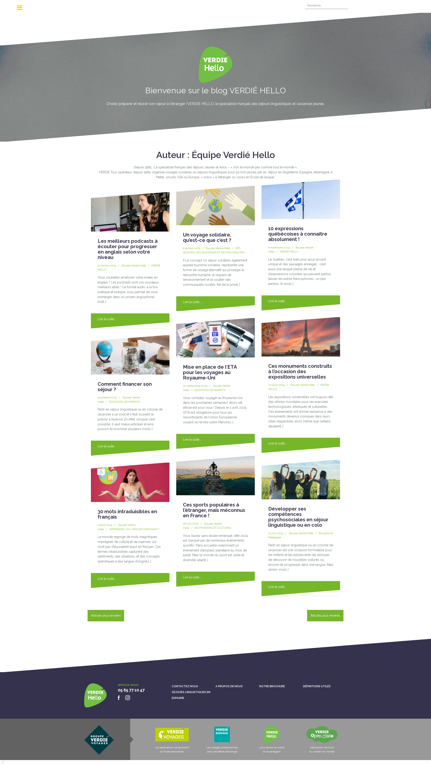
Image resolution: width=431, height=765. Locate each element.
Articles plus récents (325, 615)
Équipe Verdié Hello (134, 265)
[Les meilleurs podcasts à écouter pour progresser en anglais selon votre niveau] (130, 212)
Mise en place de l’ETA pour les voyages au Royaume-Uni (210, 372)
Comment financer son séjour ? (125, 386)
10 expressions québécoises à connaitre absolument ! (297, 233)
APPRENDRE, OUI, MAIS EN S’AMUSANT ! (134, 529)
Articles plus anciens (106, 615)
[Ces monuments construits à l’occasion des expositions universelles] (301, 337)
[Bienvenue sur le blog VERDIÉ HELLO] (215, 66)
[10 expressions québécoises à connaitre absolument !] (301, 199)
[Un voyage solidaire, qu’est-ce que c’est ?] (215, 205)
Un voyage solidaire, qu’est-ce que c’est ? (207, 237)
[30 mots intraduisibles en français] (130, 482)
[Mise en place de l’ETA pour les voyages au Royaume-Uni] (215, 337)
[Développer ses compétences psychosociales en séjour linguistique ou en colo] (301, 479)
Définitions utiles (317, 686)
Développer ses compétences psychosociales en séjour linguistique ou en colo (298, 517)
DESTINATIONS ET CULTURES (212, 527)
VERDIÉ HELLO (289, 251)
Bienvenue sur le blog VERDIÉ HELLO (215, 90)
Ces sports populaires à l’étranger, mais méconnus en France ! (214, 510)
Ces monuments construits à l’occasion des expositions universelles (300, 371)
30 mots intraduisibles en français (127, 514)
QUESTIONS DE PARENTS (124, 401)
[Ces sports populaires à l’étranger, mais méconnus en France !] (215, 475)
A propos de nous (229, 686)
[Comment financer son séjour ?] (130, 355)
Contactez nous (185, 686)
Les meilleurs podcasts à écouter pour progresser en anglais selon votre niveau (128, 249)
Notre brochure (272, 686)
